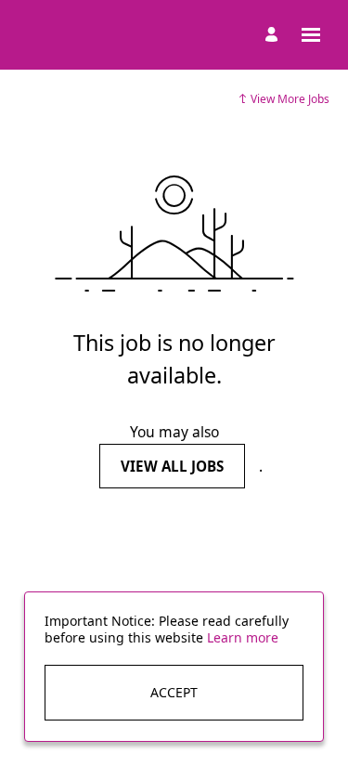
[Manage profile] (274, 35)
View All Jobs (172, 466)
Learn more (242, 637)
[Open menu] (311, 34)
